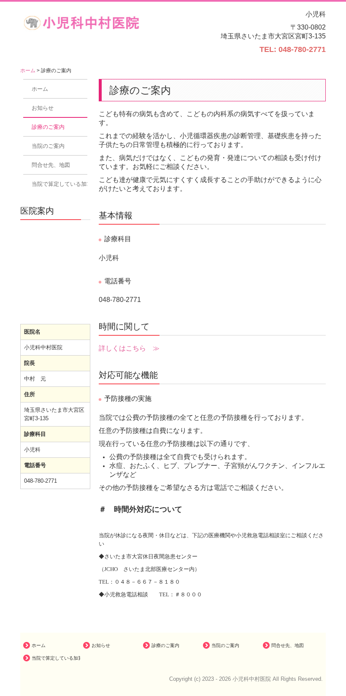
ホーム (40, 89)
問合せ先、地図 (51, 165)
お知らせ (43, 108)
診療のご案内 (48, 127)
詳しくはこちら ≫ (129, 348)
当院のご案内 (48, 146)
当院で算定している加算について (60, 184)
